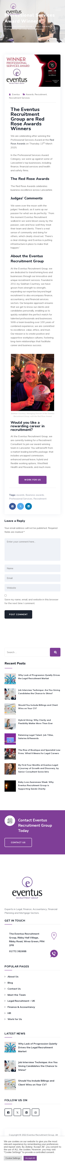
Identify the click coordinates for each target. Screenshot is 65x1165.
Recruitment (41, 94)
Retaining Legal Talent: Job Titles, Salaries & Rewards (36, 737)
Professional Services (20, 498)
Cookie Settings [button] (13, 1158)
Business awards (35, 494)
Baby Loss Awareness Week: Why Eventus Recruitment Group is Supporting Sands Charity (36, 785)
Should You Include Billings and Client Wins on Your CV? (38, 707)
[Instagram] (35, 1112)
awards (20, 494)
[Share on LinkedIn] (28, 506)
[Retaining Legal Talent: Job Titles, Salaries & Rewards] (10, 739)
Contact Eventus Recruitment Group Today (35, 825)
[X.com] (17, 1112)
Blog (10, 982)
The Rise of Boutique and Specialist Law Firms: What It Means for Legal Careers (39, 752)
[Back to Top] (32, 1126)
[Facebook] (8, 1112)
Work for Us (15, 1019)
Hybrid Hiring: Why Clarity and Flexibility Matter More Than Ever (35, 722)
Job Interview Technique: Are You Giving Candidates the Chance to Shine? (39, 692)
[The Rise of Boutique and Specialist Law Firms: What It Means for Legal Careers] (10, 754)
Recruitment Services (19, 97)
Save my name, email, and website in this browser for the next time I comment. (31, 601)
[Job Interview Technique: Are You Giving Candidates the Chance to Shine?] (10, 694)
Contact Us (14, 988)
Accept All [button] (30, 1158)
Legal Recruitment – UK (21, 1000)
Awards (30, 94)
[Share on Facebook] (12, 506)
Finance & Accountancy (21, 1006)
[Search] (55, 652)
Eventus (16, 94)
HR (9, 1013)
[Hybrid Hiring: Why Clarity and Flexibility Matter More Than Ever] (10, 724)
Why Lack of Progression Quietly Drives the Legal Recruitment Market (39, 677)
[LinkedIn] (26, 1112)
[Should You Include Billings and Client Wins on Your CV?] (10, 709)
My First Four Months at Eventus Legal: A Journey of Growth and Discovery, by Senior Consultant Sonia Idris (38, 768)
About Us (13, 976)
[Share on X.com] (20, 506)
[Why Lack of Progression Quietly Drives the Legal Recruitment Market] (10, 679)
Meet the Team (17, 994)
